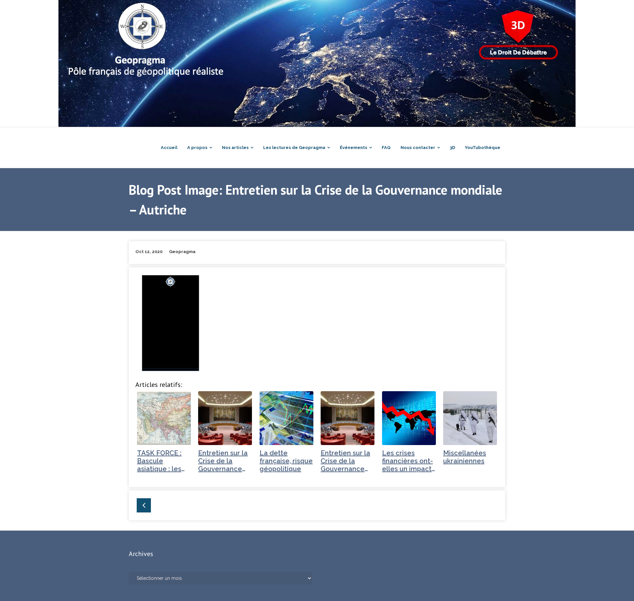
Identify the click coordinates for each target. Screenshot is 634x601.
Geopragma (182, 251)
